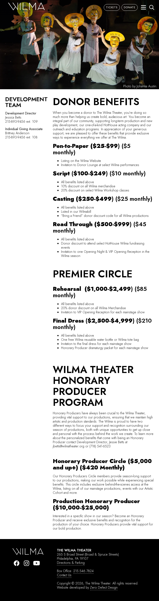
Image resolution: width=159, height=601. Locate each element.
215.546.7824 (83, 571)
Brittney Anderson (17, 133)
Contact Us (64, 575)
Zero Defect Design (104, 587)
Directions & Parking (71, 562)
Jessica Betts (13, 117)
